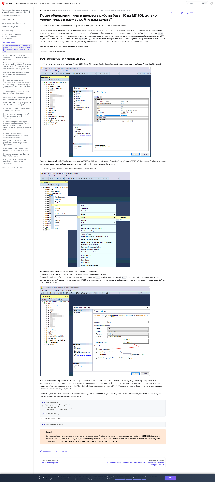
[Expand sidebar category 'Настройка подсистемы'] (30, 26)
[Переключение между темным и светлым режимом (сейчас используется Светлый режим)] (211, 3)
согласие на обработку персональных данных (130, 479)
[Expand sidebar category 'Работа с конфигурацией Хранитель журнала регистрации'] (30, 36)
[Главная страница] (41, 10)
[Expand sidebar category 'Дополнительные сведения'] (30, 167)
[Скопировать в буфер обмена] (163, 402)
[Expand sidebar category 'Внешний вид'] (30, 30)
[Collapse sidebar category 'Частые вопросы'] (30, 42)
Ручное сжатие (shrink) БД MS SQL (182, 13)
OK (170, 478)
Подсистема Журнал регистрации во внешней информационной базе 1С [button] (47, 3)
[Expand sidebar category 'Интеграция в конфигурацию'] (30, 23)
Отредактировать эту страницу (55, 451)
